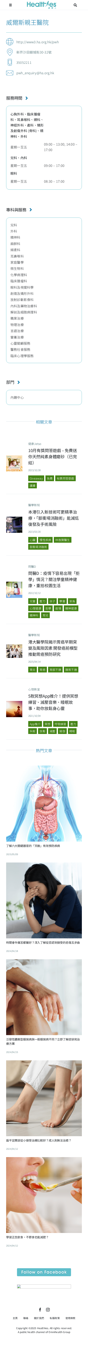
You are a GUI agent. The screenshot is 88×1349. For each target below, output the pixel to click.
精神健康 (71, 608)
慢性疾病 (45, 540)
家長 (72, 601)
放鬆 (42, 731)
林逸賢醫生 (62, 540)
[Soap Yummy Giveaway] (14, 457)
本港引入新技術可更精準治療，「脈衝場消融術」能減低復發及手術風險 (53, 518)
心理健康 (35, 608)
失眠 (32, 731)
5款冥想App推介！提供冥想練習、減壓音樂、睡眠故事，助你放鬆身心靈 (53, 702)
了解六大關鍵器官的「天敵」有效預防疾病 (33, 846)
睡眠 (72, 731)
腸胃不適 (71, 670)
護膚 (32, 485)
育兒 (45, 615)
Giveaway (36, 478)
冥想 (47, 724)
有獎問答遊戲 (65, 478)
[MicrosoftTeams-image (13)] (44, 1286)
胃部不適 (55, 670)
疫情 (58, 608)
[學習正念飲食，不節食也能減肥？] (44, 1160)
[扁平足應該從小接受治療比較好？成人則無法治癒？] (44, 1063)
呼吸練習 (60, 724)
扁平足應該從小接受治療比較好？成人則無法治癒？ (38, 1140)
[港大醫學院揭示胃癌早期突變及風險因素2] (14, 646)
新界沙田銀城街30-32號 (34, 52)
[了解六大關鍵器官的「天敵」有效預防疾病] (44, 768)
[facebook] (40, 1309)
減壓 (52, 731)
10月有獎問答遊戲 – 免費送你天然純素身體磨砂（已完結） (52, 456)
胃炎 (32, 670)
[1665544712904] (14, 583)
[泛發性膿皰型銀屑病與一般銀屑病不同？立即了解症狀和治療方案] (44, 962)
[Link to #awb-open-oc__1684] (10, 5)
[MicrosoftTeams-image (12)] (44, 1269)
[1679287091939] (14, 518)
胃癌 (42, 670)
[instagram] (48, 1309)
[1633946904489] (14, 702)
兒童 (32, 601)
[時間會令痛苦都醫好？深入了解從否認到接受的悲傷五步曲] (44, 865)
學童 (62, 601)
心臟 (32, 540)
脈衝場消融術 (38, 547)
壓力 (42, 601)
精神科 (34, 615)
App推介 (35, 724)
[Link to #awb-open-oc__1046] (75, 5)
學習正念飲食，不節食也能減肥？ (27, 1237)
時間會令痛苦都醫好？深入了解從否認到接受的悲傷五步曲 (43, 942)
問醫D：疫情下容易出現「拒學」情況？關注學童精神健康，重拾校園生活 (54, 579)
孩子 (52, 601)
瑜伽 (62, 731)
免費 (50, 478)
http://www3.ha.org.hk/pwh (37, 41)
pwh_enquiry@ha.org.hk (35, 72)
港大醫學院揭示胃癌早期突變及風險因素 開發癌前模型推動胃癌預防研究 (53, 648)
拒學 (48, 608)
